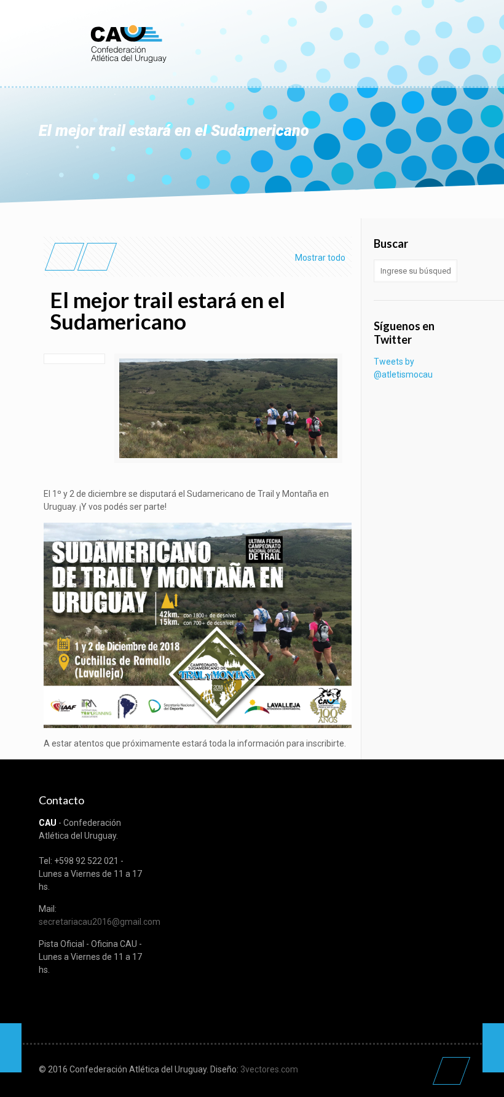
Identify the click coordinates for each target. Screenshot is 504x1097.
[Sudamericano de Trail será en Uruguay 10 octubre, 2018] (493, 1047)
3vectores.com (269, 1069)
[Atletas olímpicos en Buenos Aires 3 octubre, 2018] (11, 1047)
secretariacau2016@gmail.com (99, 922)
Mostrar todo (320, 258)
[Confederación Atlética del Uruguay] (128, 43)
